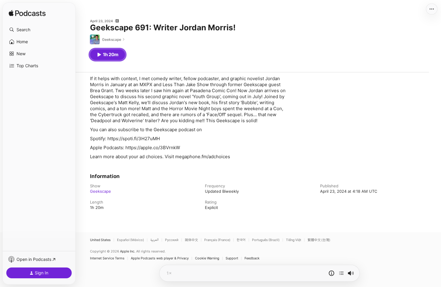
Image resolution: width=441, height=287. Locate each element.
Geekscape (100, 191)
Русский (171, 240)
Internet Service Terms (107, 258)
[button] (39, 30)
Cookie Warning (207, 258)
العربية (154, 240)
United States (100, 240)
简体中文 (191, 240)
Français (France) (217, 240)
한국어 (241, 240)
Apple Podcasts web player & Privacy (160, 258)
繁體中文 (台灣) (319, 240)
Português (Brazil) (266, 240)
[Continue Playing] (341, 273)
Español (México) (130, 240)
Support (232, 258)
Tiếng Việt (293, 240)
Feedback (252, 258)
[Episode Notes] (331, 273)
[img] (27, 14)
